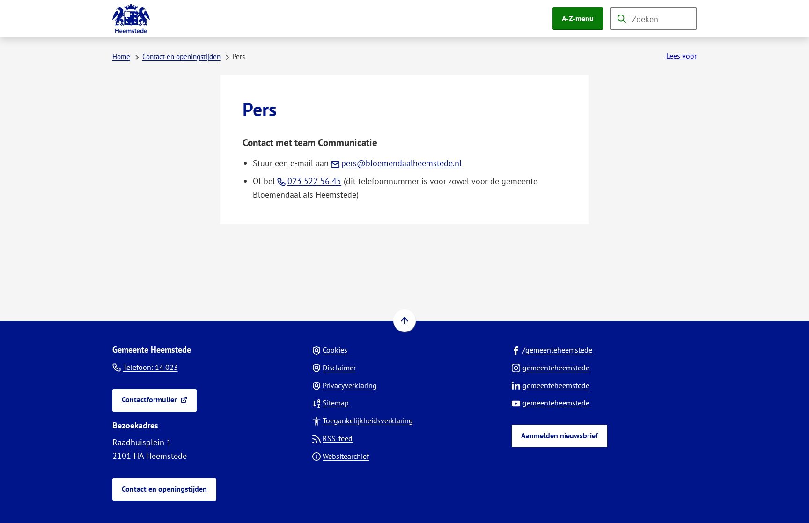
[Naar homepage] (131, 18)
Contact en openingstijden (181, 56)
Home (121, 56)
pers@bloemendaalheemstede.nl (401, 163)
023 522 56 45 (314, 181)
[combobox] (653, 18)
